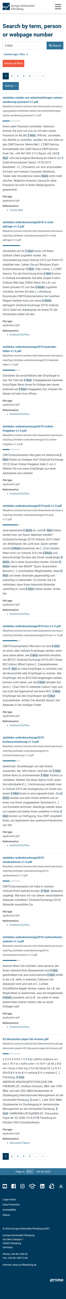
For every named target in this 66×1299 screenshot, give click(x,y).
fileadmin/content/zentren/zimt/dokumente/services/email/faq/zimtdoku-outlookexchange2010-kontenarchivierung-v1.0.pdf (33, 751)
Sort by (9, 86)
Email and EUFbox (19, 334)
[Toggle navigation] (58, 6)
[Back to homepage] (18, 7)
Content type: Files (14, 54)
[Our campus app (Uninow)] (32, 1186)
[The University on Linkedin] (42, 1186)
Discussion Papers (20, 1142)
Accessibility (9, 1209)
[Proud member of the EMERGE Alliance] (60, 1186)
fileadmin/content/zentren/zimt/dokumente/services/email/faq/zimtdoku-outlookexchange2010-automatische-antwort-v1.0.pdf (33, 950)
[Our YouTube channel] (5, 1186)
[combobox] (25, 45)
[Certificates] (51, 1186)
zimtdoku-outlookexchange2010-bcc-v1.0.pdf (32, 626)
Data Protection (11, 1204)
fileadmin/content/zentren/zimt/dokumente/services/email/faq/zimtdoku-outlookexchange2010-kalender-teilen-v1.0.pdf (33, 360)
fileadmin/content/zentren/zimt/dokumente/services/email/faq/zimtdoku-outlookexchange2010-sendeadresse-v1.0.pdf (33, 871)
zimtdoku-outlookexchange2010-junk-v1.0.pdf (32, 506)
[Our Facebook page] (13, 1186)
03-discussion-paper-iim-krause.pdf (26, 1039)
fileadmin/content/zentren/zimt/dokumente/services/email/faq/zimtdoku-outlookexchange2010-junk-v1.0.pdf (33, 515)
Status (6, 1215)
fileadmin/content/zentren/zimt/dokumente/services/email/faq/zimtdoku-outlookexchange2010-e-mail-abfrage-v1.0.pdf (33, 235)
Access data (16, 210)
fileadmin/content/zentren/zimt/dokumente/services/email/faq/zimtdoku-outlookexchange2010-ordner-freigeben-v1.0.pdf (33, 440)
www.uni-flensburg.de (24, 1264)
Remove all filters (13, 63)
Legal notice (9, 1199)
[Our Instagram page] (22, 1186)
